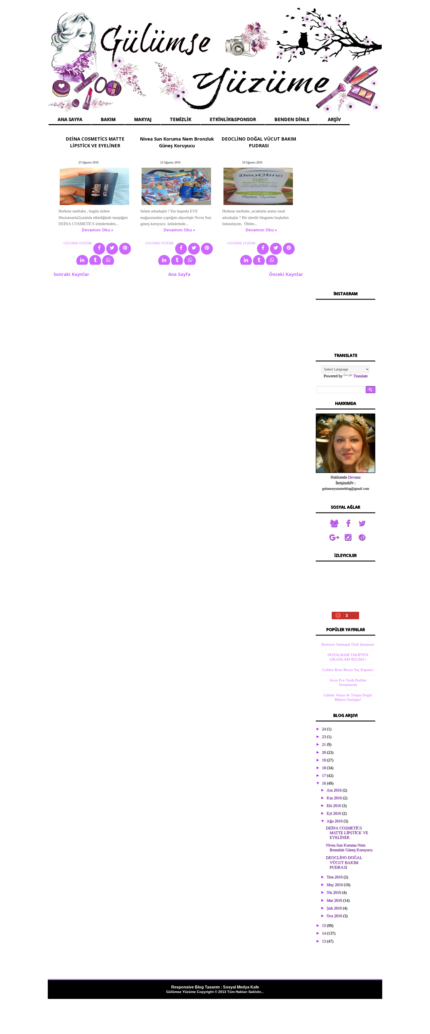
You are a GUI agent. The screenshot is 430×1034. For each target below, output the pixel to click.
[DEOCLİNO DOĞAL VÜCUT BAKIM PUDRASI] (258, 205)
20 (324, 752)
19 (324, 760)
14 (324, 933)
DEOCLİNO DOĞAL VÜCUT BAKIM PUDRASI (344, 862)
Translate (360, 376)
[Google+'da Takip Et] (334, 537)
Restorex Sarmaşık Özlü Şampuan (348, 644)
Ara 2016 (334, 790)
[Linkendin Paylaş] (82, 261)
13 (324, 941)
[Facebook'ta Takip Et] (348, 523)
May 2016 (335, 884)
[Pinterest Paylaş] (125, 249)
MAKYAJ (142, 119)
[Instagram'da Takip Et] (348, 537)
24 (324, 729)
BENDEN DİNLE (291, 119)
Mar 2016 (334, 900)
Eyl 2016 (334, 813)
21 (324, 744)
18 (324, 768)
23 (324, 736)
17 (324, 775)
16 (324, 783)
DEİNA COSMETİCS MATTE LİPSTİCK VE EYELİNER (347, 832)
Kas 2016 (334, 798)
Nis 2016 (334, 892)
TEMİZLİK (180, 119)
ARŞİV (334, 119)
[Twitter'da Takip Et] (362, 523)
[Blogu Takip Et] (334, 523)
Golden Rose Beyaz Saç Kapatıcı (348, 670)
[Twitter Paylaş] (112, 249)
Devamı (354, 477)
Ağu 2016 (334, 821)
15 (324, 925)
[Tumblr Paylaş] (95, 261)
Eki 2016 (334, 805)
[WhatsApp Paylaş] (108, 261)
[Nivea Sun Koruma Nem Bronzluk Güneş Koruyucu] (176, 205)
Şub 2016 (334, 908)
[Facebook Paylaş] (99, 249)
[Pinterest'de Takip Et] (362, 537)
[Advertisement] (345, 208)
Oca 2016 (334, 916)
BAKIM (108, 119)
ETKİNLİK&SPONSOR (233, 119)
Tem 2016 (334, 877)
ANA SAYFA (69, 119)
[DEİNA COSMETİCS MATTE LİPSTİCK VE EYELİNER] (94, 205)
